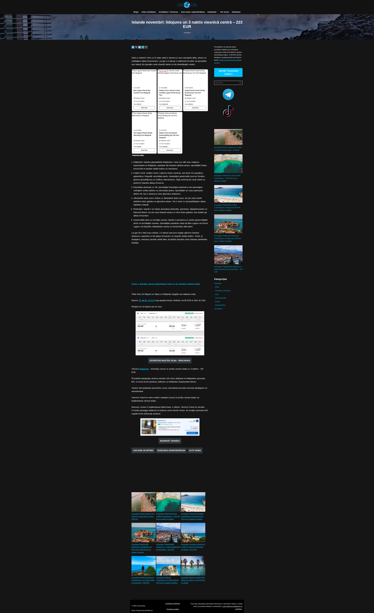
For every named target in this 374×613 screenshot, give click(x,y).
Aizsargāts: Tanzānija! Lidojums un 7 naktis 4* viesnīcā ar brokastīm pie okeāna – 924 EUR (193, 547)
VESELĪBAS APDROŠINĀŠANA (171, 450)
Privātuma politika (173, 609)
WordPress (149, 610)
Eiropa (217, 301)
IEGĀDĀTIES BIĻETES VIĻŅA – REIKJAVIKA (170, 360)
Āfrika (217, 287)
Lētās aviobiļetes (148, 12)
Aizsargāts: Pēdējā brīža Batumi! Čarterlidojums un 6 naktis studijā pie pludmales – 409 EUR (142, 580)
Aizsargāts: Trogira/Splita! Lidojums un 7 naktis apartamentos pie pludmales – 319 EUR (168, 547)
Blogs (136, 12)
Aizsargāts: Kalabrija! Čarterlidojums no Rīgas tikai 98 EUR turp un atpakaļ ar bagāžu (167, 580)
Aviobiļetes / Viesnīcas (168, 12)
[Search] (240, 83)
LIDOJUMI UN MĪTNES (143, 450)
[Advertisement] (169, 264)
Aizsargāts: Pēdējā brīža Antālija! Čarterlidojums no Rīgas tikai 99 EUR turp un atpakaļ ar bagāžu (192, 516)
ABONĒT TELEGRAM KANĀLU (228, 72)
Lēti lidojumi (218, 309)
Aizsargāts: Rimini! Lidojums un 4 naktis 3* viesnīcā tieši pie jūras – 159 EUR (143, 516)
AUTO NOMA (195, 450)
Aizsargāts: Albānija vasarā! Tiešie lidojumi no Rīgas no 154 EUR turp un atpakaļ (193, 580)
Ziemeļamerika (220, 305)
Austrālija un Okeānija (222, 290)
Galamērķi (217, 283)
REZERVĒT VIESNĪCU (170, 441)
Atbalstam (236, 12)
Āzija (217, 294)
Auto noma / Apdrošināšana (193, 12)
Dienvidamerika (220, 298)
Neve (133, 610)
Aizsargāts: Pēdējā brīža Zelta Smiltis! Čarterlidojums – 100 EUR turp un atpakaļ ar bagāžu (168, 516)
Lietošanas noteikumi (172, 603)
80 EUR (147, 300)
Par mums (224, 12)
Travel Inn (144, 369)
